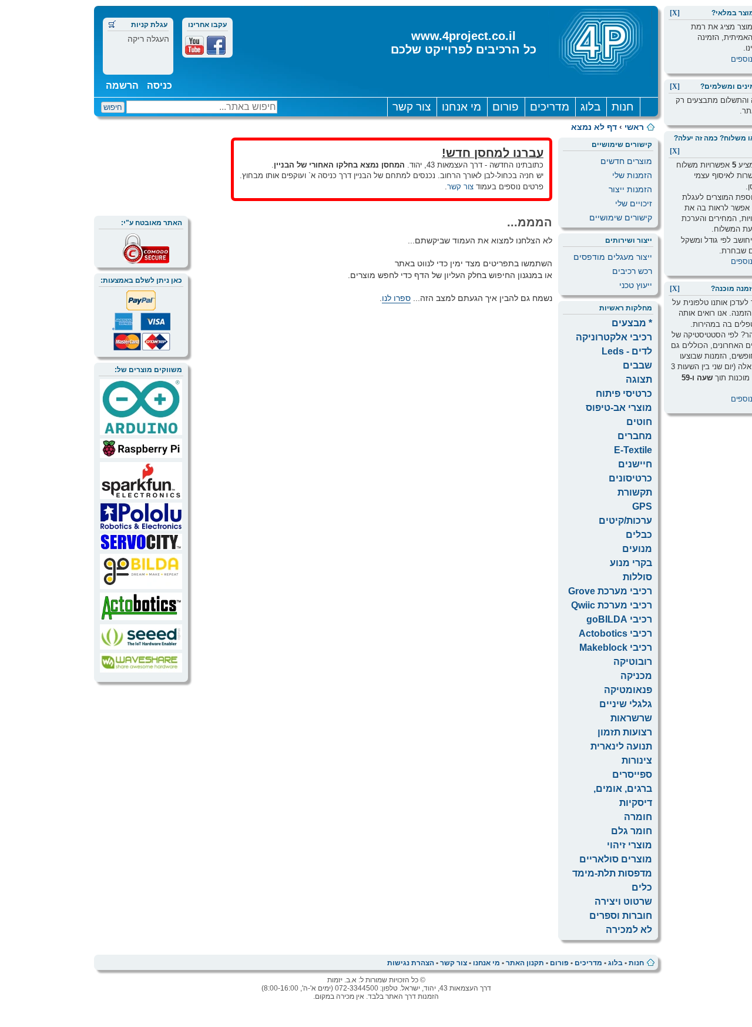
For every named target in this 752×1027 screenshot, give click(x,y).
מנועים (637, 549)
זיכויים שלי (633, 203)
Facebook (216, 45)
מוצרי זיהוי (629, 845)
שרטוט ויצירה (623, 901)
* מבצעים (632, 323)
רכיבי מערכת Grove (610, 591)
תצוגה (639, 379)
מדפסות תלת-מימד (612, 873)
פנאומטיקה (628, 690)
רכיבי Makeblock (615, 648)
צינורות (637, 760)
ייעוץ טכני (635, 285)
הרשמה (122, 86)
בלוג (590, 107)
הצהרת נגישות (410, 963)
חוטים (639, 422)
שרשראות (631, 718)
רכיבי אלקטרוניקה (614, 337)
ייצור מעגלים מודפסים (612, 257)
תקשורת (634, 492)
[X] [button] (675, 13)
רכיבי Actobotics (615, 633)
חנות (623, 107)
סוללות (637, 577)
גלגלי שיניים (625, 704)
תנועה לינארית (621, 746)
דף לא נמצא (594, 127)
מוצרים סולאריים (615, 859)
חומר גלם (631, 831)
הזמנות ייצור (630, 189)
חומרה (638, 817)
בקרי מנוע (631, 563)
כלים (642, 887)
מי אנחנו (461, 107)
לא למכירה (629, 930)
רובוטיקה (632, 662)
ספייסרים (632, 775)
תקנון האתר (525, 963)
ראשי (634, 127)
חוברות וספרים (620, 916)
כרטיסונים (630, 478)
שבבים (637, 365)
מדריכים (549, 107)
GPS (642, 506)
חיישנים (635, 464)
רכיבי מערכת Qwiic (611, 605)
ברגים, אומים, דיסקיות (622, 796)
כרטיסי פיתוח (624, 394)
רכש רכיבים (632, 271)
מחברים (634, 436)
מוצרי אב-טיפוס (619, 408)
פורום (505, 107)
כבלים (639, 535)
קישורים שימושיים (620, 217)
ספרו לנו (396, 298)
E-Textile (633, 450)
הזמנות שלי (632, 175)
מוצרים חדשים (626, 161)
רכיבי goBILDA (619, 619)
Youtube (194, 45)
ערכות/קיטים (625, 521)
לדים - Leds (627, 351)
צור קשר (411, 107)
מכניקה (636, 676)
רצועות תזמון (624, 732)
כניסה (159, 86)
